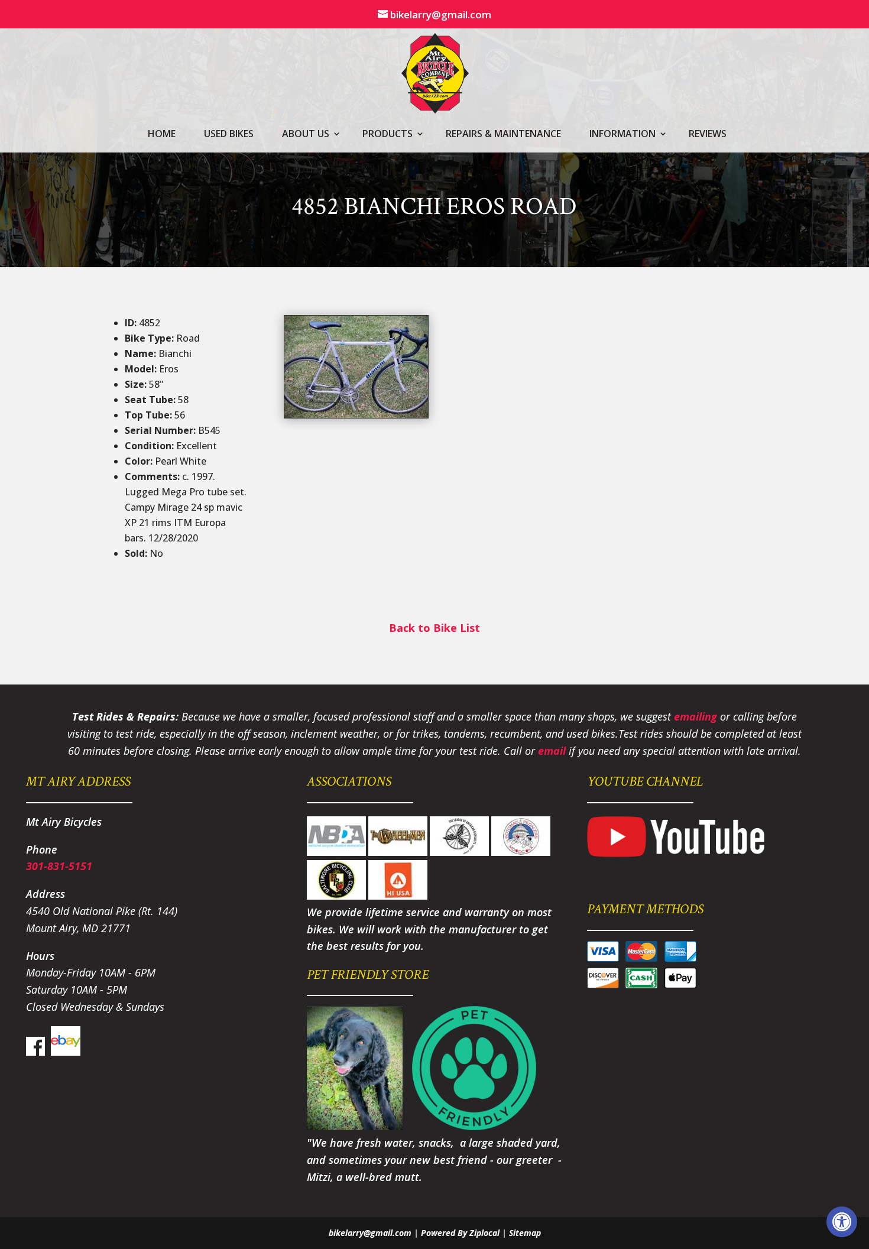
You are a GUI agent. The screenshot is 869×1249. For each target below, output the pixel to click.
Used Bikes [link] (229, 134)
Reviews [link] (708, 134)
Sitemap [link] (525, 1232)
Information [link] (622, 134)
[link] (841, 1221)
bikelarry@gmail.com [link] (370, 1232)
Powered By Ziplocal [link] (460, 1232)
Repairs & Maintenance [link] (503, 134)
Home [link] (162, 134)
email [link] (552, 751)
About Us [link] (305, 134)
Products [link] (387, 134)
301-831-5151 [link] (59, 866)
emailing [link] (695, 716)
